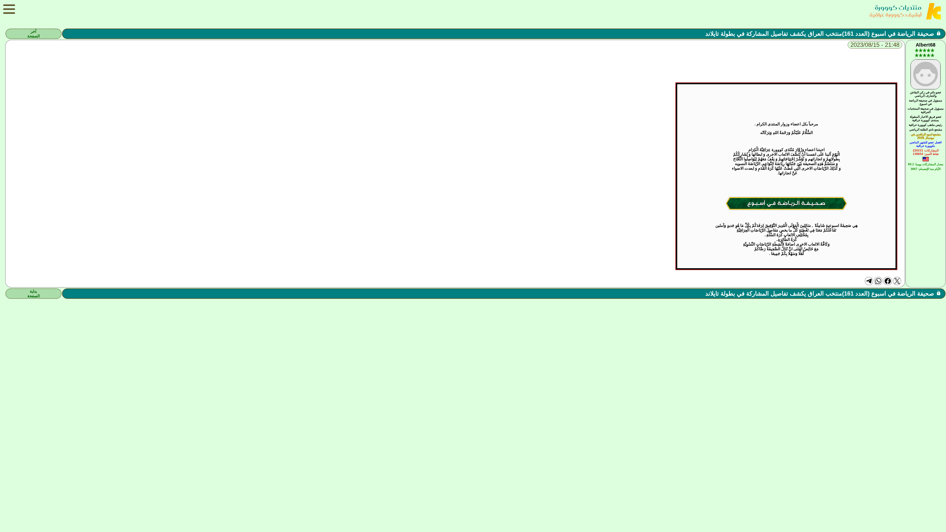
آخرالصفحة (33, 33)
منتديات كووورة (898, 7)
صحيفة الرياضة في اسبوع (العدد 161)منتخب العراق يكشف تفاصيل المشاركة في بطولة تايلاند (819, 33)
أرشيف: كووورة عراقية (895, 14)
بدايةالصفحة (33, 293)
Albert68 (925, 45)
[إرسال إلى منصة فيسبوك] (887, 281)
